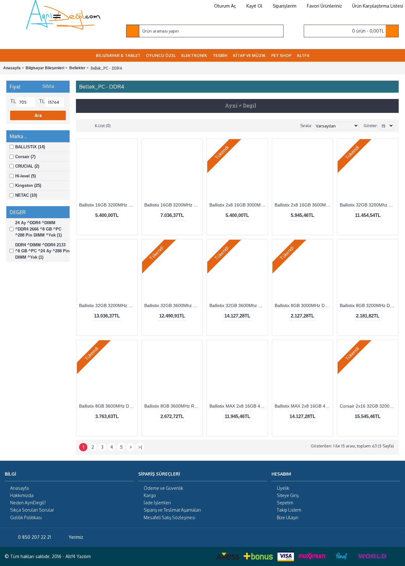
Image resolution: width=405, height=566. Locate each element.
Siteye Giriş (288, 495)
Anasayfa (12, 68)
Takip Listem (289, 510)
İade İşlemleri (157, 502)
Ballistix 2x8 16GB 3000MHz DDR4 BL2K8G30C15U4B (238, 204)
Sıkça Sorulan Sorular (32, 510)
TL (13, 101)
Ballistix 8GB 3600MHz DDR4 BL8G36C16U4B (108, 406)
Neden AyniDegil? (28, 502)
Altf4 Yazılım (78, 556)
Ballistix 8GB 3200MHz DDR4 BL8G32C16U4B (369, 305)
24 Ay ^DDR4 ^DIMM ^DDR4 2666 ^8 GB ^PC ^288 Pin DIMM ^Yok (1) (38, 228)
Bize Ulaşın (287, 517)
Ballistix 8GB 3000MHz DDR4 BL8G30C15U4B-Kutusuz (304, 305)
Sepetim (285, 502)
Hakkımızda (22, 495)
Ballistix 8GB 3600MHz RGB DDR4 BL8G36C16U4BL (173, 406)
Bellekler (77, 68)
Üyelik (283, 488)
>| (140, 447)
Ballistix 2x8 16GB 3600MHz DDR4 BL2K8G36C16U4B (304, 204)
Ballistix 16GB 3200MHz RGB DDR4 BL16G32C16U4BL (173, 204)
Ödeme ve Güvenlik (163, 488)
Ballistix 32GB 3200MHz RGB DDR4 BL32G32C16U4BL (108, 305)
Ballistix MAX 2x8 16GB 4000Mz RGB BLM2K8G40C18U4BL (304, 406)
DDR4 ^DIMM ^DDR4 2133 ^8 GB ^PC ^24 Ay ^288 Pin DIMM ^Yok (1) (42, 251)
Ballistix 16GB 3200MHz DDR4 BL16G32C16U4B (108, 204)
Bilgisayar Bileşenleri (45, 68)
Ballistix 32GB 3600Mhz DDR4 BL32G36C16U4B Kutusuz (173, 305)
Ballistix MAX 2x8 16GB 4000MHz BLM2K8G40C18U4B (238, 406)
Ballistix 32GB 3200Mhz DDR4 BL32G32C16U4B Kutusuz (369, 204)
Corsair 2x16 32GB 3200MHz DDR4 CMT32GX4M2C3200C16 (369, 406)
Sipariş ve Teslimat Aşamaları (172, 510)
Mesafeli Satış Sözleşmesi (169, 517)
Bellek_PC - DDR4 (106, 68)
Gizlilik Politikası (26, 517)
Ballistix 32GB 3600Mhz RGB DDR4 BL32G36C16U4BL (238, 305)
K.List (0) (103, 125)
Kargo (150, 495)
